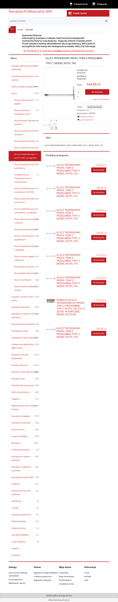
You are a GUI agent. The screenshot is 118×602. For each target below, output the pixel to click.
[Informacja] (59, 43)
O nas (86, 572)
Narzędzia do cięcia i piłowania (24, 337)
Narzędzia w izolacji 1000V (23, 477)
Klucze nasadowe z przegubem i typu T (22, 112)
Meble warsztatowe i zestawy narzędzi (24, 407)
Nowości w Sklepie (19, 436)
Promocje (16, 555)
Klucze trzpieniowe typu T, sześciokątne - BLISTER (25, 190)
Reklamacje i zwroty (17, 583)
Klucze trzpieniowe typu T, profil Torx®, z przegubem (25, 156)
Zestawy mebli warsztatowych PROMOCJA (24, 68)
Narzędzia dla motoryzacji (23, 385)
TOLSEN (15, 508)
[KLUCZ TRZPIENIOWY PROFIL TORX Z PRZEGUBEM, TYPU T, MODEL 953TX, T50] (50, 256)
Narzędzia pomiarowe (21, 422)
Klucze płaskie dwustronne (25, 273)
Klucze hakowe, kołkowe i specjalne (25, 122)
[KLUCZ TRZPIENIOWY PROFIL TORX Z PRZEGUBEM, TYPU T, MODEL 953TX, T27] (50, 188)
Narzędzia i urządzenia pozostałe (21, 469)
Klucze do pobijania (22, 279)
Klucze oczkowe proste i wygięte (24, 102)
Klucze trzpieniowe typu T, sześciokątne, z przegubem (25, 211)
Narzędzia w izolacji (20, 331)
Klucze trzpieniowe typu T (25, 147)
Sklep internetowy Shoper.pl (59, 600)
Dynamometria (18, 429)
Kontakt (87, 576)
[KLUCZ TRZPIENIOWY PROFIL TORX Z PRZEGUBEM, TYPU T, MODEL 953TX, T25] (50, 166)
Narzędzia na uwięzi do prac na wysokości (25, 315)
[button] (85, 116)
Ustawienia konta (66, 584)
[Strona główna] (12, 29)
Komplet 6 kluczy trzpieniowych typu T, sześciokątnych (23, 178)
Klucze (14, 93)
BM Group (16, 443)
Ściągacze (16, 399)
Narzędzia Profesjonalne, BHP (30, 11)
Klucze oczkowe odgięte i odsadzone (24, 258)
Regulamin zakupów (42, 580)
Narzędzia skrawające (21, 416)
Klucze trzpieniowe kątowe (25, 229)
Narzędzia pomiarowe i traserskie (21, 492)
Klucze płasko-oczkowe (24, 266)
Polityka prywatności (43, 576)
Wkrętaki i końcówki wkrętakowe (20, 356)
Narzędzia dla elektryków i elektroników (23, 346)
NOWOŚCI (16, 484)
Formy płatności (15, 579)
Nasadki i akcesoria (20, 365)
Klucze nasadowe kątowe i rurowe (25, 288)
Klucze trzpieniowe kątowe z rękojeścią (25, 248)
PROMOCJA (16, 501)
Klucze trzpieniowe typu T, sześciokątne (25, 166)
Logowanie (63, 572)
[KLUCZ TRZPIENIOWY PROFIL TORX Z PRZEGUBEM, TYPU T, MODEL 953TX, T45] (50, 233)
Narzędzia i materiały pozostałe (25, 372)
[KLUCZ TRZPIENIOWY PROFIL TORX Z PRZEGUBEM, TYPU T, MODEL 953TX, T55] (50, 278)
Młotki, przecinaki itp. (21, 392)
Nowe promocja (18, 528)
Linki (86, 580)
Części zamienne (18, 541)
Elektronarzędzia (19, 521)
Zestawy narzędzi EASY (21, 514)
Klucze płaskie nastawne (24, 141)
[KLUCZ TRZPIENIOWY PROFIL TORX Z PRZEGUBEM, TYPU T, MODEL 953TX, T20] (50, 329)
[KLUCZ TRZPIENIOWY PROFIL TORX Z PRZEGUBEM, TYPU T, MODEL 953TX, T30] (50, 211)
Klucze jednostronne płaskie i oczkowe (26, 221)
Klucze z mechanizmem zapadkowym (24, 238)
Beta (87, 110)
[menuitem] (20, 29)
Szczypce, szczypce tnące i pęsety (23, 298)
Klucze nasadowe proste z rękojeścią (25, 132)
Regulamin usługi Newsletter (46, 572)
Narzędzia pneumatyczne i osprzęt (23, 78)
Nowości (15, 548)
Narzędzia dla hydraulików (23, 324)
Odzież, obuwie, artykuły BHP (24, 86)
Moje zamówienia (66, 576)
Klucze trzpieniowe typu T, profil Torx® (25, 200)
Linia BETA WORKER (20, 535)
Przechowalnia (65, 580)
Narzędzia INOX (18, 378)
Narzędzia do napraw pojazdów (21, 458)
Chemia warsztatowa (20, 449)
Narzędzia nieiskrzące (21, 307)
